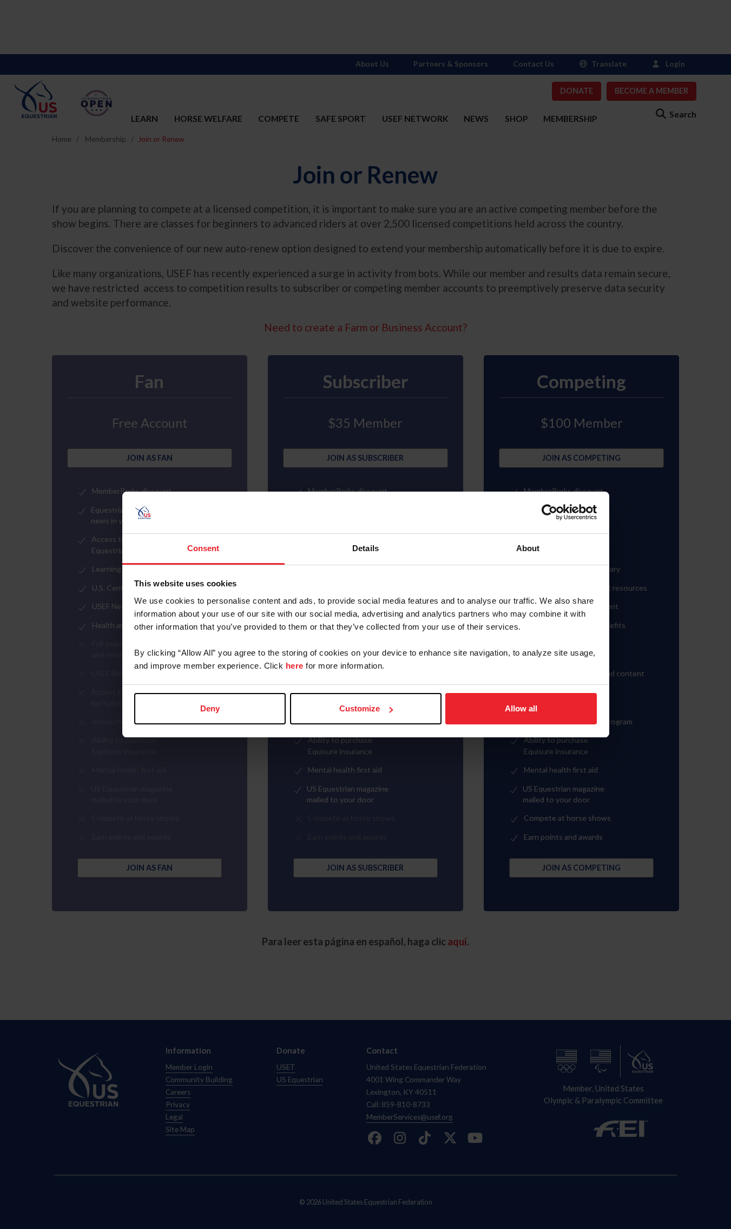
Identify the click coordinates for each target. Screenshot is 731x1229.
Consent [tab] (203, 548)
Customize (359, 708)
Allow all (521, 708)
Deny (210, 708)
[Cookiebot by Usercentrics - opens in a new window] (549, 513)
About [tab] (528, 548)
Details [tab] (365, 548)
